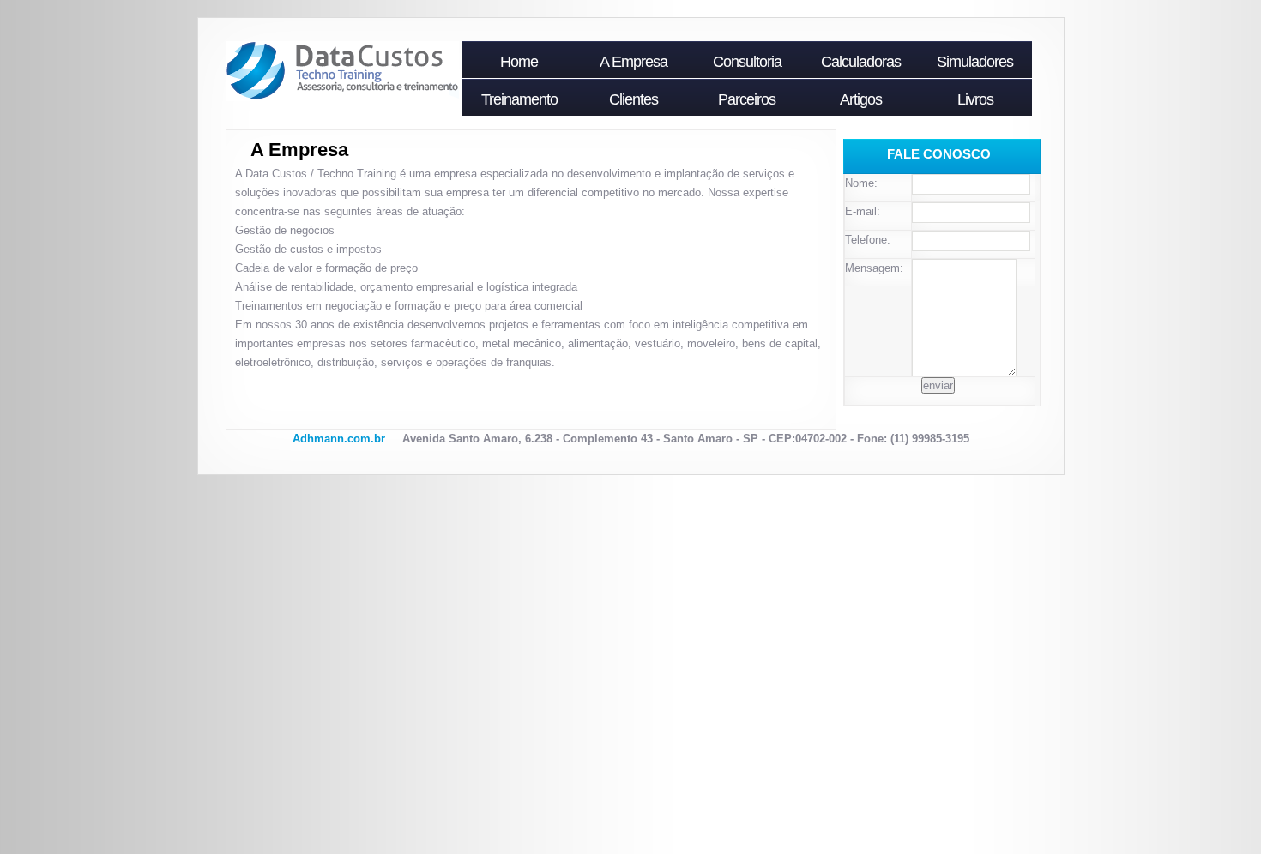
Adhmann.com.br (339, 438)
